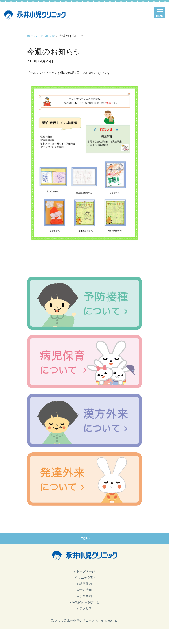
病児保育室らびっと (85, 602)
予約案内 (85, 596)
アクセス (85, 608)
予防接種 (85, 590)
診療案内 (85, 583)
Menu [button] (160, 16)
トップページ (85, 571)
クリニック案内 (85, 577)
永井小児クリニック (81, 620)
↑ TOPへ (84, 538)
